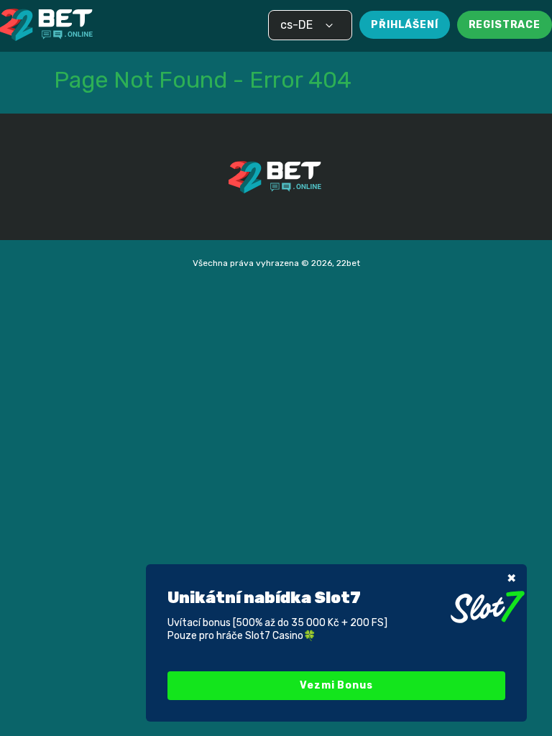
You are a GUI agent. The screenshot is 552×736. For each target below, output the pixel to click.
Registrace (504, 25)
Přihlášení (404, 25)
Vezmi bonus (336, 685)
